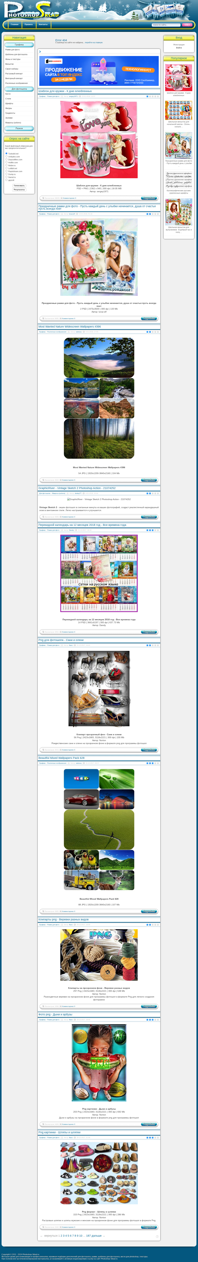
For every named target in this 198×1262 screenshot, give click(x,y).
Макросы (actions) (13, 123)
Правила (29, 24)
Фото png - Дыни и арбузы (55, 1014)
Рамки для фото (12, 50)
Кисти (8, 94)
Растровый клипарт (14, 74)
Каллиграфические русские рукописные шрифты (179, 192)
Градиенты (10, 113)
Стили (8, 99)
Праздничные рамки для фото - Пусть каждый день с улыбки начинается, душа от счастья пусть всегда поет (97, 207)
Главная (14, 24)
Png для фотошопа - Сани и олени (61, 640)
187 (88, 1235)
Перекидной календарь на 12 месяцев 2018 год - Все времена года (82, 524)
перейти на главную (94, 42)
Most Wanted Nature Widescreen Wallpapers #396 (70, 326)
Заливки (9, 118)
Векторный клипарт (14, 78)
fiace (71, 645)
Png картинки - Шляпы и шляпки (59, 1132)
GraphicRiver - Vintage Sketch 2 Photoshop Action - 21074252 (77, 488)
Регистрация (179, 45)
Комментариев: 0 (69, 198)
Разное (19, 128)
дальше (97, 1235)
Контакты (43, 24)
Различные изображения (16, 83)
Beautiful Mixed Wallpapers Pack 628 (61, 757)
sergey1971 (73, 96)
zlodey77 (78, 493)
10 (80, 1235)
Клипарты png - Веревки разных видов (64, 919)
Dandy (71, 530)
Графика (19, 44)
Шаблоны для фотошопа (16, 54)
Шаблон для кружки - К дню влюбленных (65, 91)
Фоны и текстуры (12, 59)
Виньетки (9, 64)
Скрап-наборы (11, 69)
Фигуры (8, 108)
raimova (79, 332)
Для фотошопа (19, 89)
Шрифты (9, 103)
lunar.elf (72, 214)
